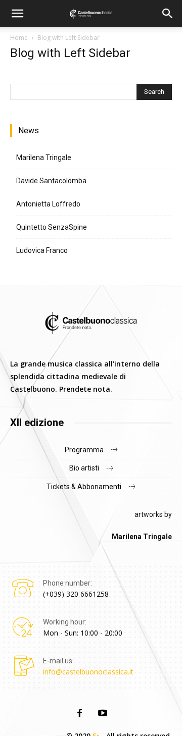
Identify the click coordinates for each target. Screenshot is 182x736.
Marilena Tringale (43, 157)
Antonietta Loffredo (48, 204)
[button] (168, 13)
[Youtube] (103, 714)
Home (19, 37)
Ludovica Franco (42, 250)
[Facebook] (79, 714)
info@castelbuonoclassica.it (88, 671)
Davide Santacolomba (51, 181)
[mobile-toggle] (17, 13)
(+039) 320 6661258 (76, 594)
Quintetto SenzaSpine (51, 227)
